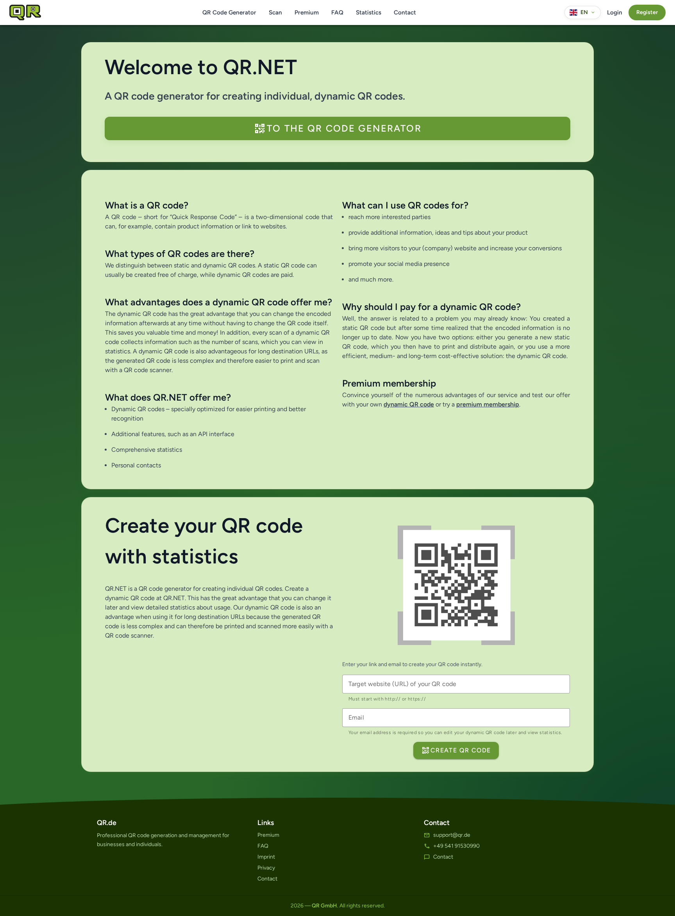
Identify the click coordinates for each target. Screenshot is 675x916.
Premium (307, 12)
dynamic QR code (409, 404)
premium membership (487, 404)
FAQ (337, 12)
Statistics (368, 12)
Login (614, 12)
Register (647, 12)
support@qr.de (451, 835)
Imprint (266, 857)
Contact (405, 12)
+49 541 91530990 (456, 846)
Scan (275, 12)
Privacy (266, 867)
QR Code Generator (229, 12)
